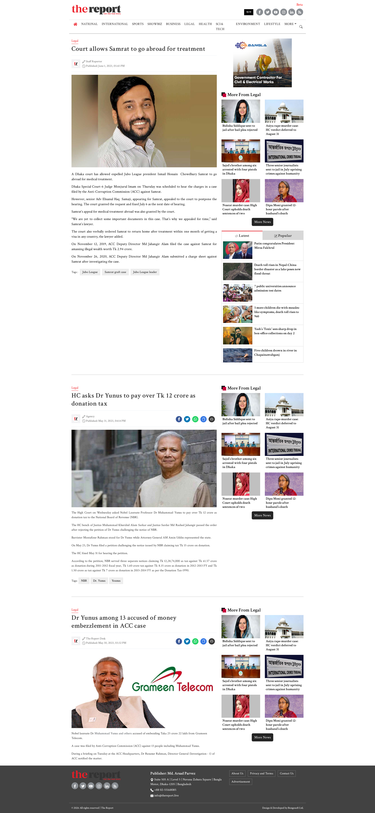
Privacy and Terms (261, 773)
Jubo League (90, 272)
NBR (84, 581)
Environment (248, 24)
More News (262, 222)
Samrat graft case (115, 272)
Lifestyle (272, 24)
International (115, 24)
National (89, 24)
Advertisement (240, 782)
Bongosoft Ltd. (296, 808)
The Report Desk (95, 638)
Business (173, 24)
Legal (189, 24)
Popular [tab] (284, 235)
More (289, 24)
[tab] (242, 235)
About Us (237, 773)
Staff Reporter (94, 61)
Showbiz (154, 24)
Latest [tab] (243, 235)
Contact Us (287, 773)
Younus (116, 581)
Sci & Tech (220, 26)
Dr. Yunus (99, 581)
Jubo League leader (145, 272)
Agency (90, 416)
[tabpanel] (262, 301)
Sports (138, 24)
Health (205, 24)
